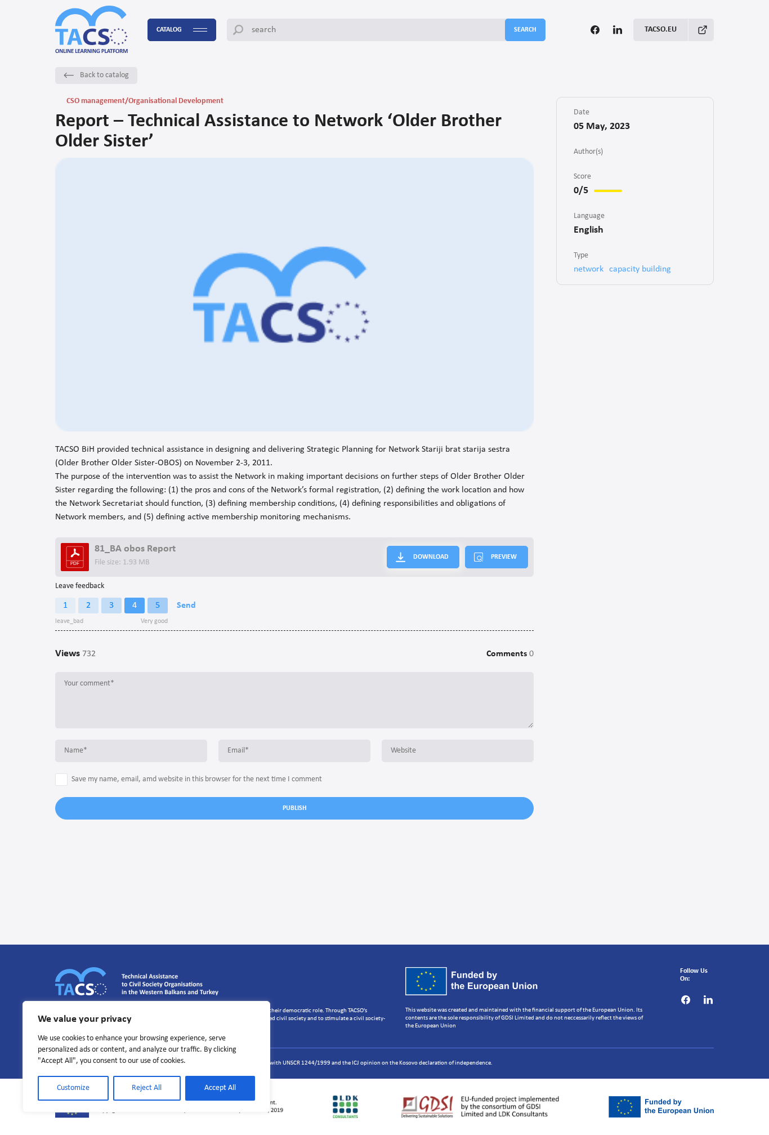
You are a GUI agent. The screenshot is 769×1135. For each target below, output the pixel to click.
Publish (295, 808)
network (588, 269)
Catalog (169, 29)
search (525, 29)
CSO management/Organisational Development (144, 101)
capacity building (640, 269)
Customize (73, 1088)
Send (186, 605)
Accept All (220, 1088)
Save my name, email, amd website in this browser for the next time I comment (196, 779)
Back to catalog (104, 75)
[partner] (346, 1107)
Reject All (147, 1088)
